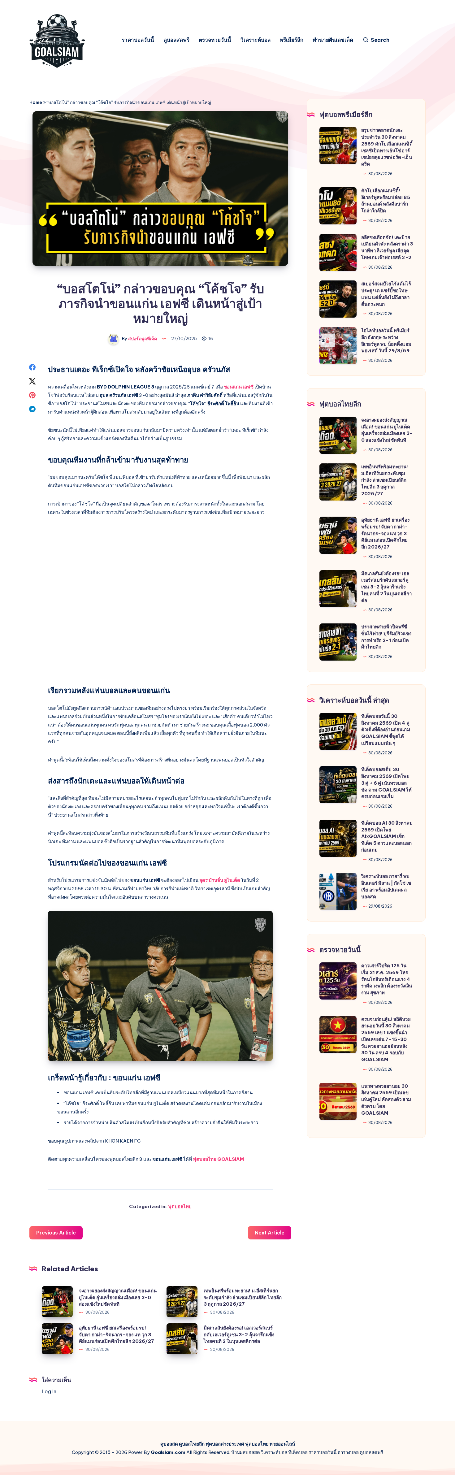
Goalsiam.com (168, 1452)
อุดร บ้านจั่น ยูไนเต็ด (219, 880)
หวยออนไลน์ (282, 1444)
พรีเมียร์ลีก (291, 40)
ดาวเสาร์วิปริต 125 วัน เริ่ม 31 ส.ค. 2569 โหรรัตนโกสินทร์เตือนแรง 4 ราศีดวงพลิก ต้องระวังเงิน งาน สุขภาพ (386, 979)
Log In (49, 1391)
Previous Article (56, 1233)
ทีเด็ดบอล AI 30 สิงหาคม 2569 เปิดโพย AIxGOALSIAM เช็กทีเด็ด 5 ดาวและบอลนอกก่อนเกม (387, 836)
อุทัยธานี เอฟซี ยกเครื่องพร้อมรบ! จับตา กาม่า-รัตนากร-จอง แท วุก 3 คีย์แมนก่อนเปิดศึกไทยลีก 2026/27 (116, 1334)
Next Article (269, 1233)
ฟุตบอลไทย (180, 1206)
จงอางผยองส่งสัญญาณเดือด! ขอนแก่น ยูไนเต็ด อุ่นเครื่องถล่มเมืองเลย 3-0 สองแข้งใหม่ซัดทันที (118, 1297)
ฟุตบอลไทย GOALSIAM (218, 1159)
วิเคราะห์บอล (255, 40)
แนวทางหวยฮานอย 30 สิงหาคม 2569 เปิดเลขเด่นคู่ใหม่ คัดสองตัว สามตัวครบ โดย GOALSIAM (386, 1099)
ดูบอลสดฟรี (176, 40)
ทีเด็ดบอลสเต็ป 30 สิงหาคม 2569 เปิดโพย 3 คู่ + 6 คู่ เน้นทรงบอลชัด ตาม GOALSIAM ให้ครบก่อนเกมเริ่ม (386, 782)
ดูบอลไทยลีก (192, 1444)
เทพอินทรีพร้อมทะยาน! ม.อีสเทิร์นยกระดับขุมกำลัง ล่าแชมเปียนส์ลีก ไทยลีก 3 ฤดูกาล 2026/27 (243, 1297)
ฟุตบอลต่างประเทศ (225, 1444)
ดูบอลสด (169, 1444)
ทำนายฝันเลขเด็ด (333, 40)
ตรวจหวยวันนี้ (215, 40)
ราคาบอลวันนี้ (138, 40)
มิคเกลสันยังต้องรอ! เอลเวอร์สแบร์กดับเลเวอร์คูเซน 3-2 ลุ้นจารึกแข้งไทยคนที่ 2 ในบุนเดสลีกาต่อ (239, 1334)
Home (35, 102)
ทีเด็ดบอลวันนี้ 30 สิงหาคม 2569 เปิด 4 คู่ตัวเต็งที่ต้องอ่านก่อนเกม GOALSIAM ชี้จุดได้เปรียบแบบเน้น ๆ (385, 729)
